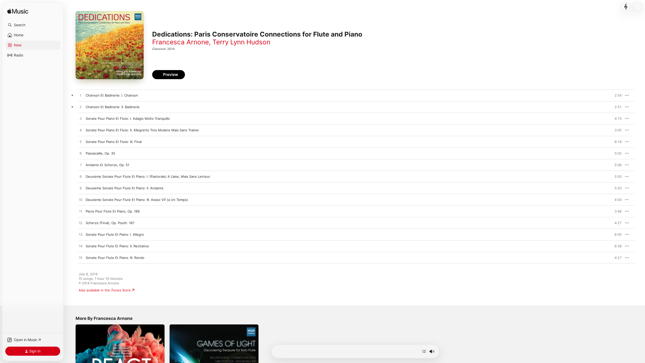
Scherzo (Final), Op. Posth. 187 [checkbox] (110, 223)
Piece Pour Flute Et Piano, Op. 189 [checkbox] (113, 211)
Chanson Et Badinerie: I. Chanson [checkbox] (112, 95)
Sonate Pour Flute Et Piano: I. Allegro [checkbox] (115, 234)
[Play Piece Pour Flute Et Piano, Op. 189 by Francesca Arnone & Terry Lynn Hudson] (81, 211)
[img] (17, 11)
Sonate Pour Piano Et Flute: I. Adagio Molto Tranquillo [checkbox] (128, 118)
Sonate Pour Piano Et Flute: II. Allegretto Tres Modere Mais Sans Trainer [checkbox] (142, 130)
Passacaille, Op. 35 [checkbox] (100, 153)
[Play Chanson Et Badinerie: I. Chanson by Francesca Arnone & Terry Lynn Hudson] (81, 95)
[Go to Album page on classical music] (625, 6)
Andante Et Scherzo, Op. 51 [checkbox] (107, 165)
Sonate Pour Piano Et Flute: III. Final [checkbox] (114, 142)
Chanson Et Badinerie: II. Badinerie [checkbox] (113, 107)
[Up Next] (424, 351)
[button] (33, 25)
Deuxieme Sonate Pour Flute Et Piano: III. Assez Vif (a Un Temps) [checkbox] (137, 200)
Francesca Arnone (180, 42)
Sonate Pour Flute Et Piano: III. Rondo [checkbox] (115, 258)
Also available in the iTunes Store (105, 290)
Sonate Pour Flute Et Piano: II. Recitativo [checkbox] (117, 246)
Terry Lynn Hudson (241, 42)
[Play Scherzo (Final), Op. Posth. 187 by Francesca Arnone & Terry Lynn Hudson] (81, 223)
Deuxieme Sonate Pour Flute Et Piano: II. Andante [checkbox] (125, 188)
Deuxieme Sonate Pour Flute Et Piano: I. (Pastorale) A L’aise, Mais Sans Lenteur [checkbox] (148, 176)
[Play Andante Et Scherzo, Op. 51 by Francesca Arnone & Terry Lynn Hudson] (81, 165)
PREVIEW (616, 95)
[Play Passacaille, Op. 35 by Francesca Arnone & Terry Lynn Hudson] (81, 153)
